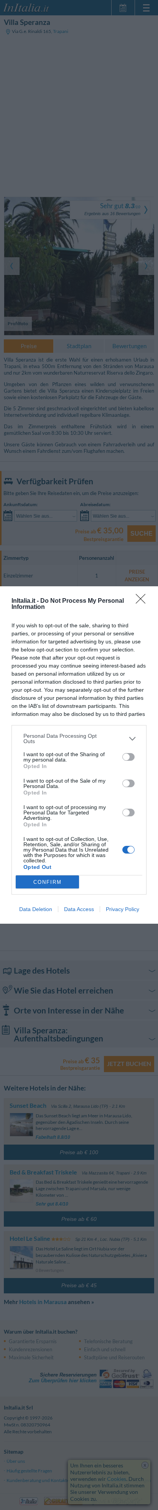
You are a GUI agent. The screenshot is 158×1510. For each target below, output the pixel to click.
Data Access (79, 909)
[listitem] (79, 738)
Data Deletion (35, 909)
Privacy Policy (122, 909)
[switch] (128, 757)
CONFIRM (47, 882)
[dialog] (79, 755)
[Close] (143, 601)
